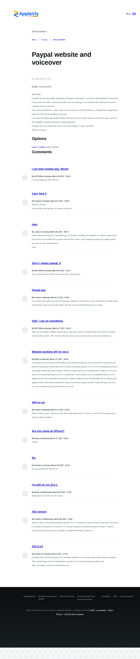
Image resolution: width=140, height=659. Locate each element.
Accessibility (101, 610)
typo (34, 224)
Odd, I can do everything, (48, 320)
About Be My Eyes (67, 596)
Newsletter (106, 596)
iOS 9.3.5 (37, 546)
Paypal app (39, 290)
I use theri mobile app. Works (50, 168)
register (42, 147)
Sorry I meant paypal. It (46, 263)
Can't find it (39, 193)
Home (34, 40)
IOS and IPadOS (59, 40)
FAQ (115, 596)
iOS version (39, 511)
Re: (34, 457)
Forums (44, 40)
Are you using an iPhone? (48, 430)
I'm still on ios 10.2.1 (45, 484)
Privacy (59, 614)
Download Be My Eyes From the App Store (86, 597)
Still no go (38, 402)
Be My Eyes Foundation (47, 596)
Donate (41, 599)
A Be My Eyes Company (74, 614)
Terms (110, 610)
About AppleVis (29, 596)
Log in (34, 147)
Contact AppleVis (126, 596)
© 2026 (92, 610)
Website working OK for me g (50, 351)
